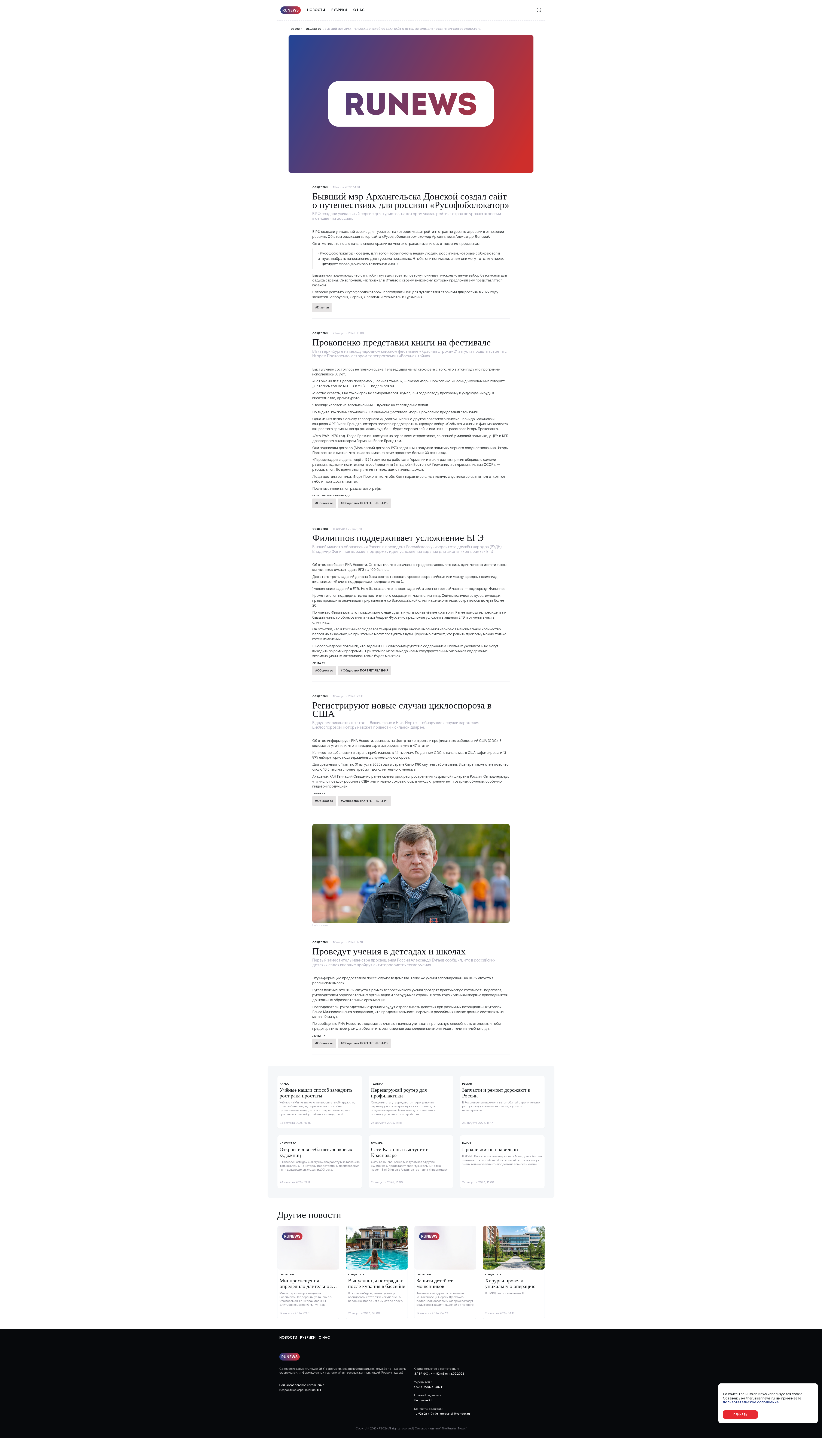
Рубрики (339, 10)
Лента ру (318, 663)
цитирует (330, 264)
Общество (314, 28)
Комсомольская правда (331, 495)
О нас (359, 10)
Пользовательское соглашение (301, 1385)
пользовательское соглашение (751, 1402)
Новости (316, 10)
